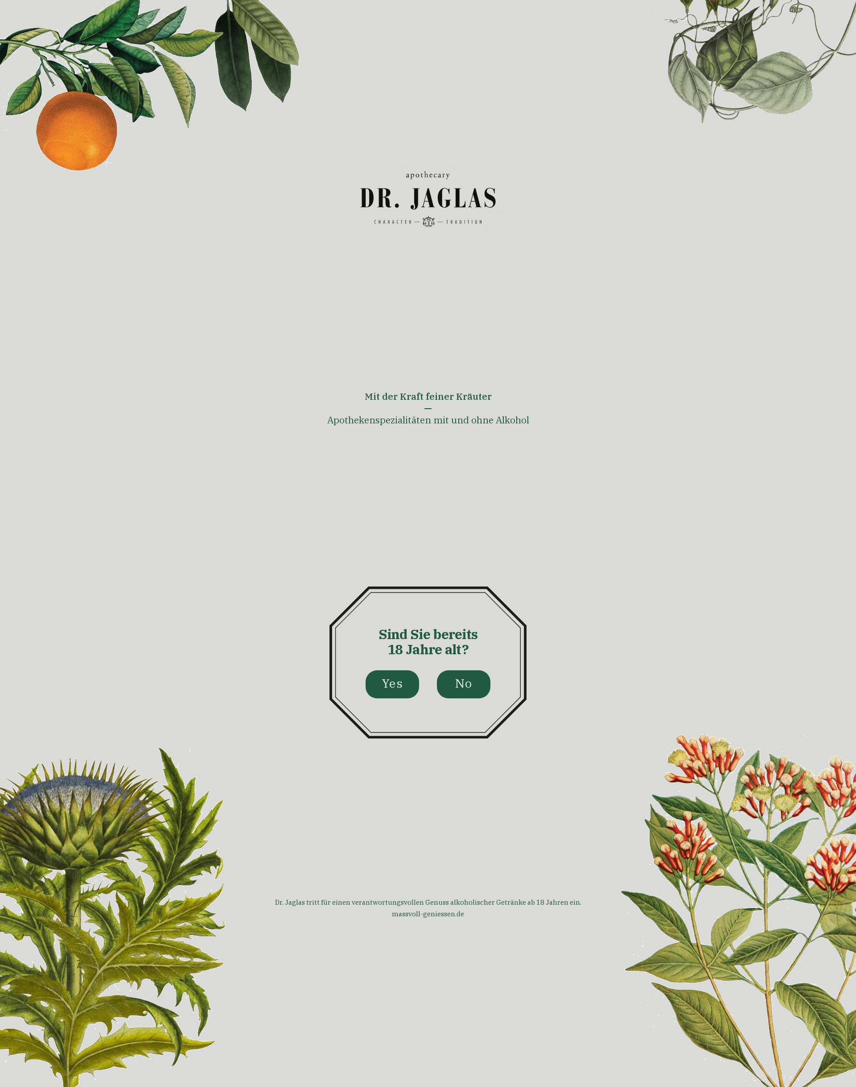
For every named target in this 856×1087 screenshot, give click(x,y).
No (464, 683)
